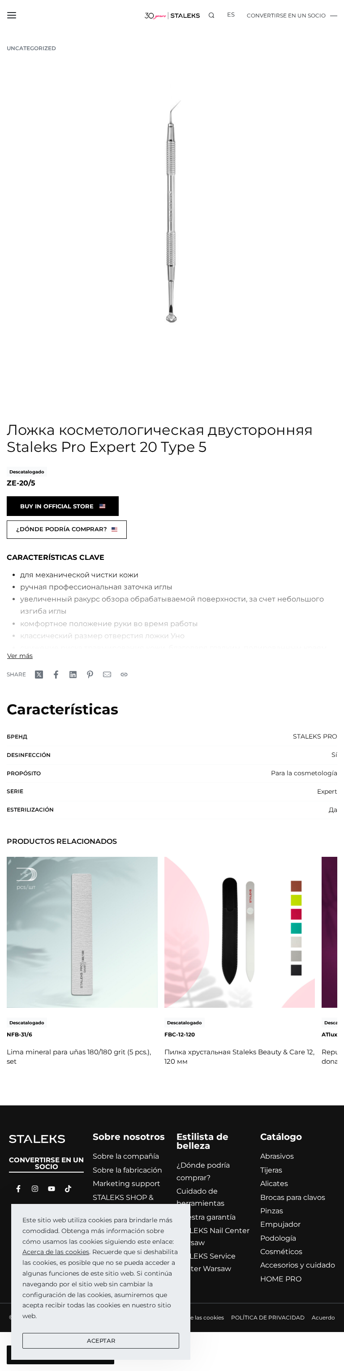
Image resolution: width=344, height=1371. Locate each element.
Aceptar (101, 1340)
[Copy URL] (124, 674)
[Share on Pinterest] (90, 674)
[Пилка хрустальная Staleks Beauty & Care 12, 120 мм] (239, 932)
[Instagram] (33, 1189)
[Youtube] (49, 1189)
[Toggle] (20, 656)
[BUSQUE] (211, 15)
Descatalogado (26, 472)
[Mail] (107, 674)
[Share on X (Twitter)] (39, 674)
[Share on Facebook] (56, 674)
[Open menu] (12, 15)
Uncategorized (31, 48)
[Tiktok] (66, 1189)
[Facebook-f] (16, 1189)
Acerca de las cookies (55, 1252)
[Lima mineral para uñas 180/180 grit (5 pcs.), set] (82, 932)
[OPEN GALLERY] (172, 231)
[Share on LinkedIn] (73, 674)
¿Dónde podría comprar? (61, 529)
